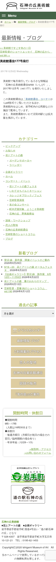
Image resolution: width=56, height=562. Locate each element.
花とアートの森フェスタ (23, 186)
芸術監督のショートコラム (20, 234)
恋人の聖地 (11, 225)
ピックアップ (12, 146)
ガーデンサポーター (20, 160)
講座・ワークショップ (17, 220)
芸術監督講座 (16, 200)
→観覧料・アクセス (40, 449)
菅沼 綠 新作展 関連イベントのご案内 (27, 260)
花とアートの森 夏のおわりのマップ (26, 281)
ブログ (9, 238)
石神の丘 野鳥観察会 (21, 213)
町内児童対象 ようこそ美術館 (26, 209)
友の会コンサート (19, 204)
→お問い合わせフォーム (37, 453)
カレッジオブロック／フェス (25, 195)
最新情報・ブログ (26, 21)
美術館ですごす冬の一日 (15, 48)
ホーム (8, 21)
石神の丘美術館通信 (16, 229)
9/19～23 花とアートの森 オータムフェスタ (28, 268)
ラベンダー (15, 165)
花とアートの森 (14, 155)
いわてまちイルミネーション (25, 191)
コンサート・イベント (17, 181)
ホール (9, 176)
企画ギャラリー (14, 172)
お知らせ (10, 150)
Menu (12, 15)
